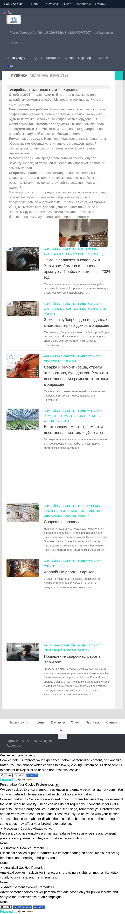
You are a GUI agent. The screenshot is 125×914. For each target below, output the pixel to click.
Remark (38, 848)
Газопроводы (89, 506)
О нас (66, 4)
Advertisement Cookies (20, 887)
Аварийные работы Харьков (69, 572)
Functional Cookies (18, 848)
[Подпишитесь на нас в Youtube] (116, 742)
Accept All (32, 775)
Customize (6, 775)
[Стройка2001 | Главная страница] (14, 19)
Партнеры (83, 4)
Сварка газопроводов (63, 522)
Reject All (19, 775)
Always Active (43, 828)
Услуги (63, 420)
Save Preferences (22, 907)
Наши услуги (13, 4)
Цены (35, 4)
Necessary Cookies (18, 828)
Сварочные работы (82, 254)
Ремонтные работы (60, 416)
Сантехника (88, 249)
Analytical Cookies (17, 867)
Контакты (51, 4)
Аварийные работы (60, 249)
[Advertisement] (58, 479)
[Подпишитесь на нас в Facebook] (103, 742)
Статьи (100, 4)
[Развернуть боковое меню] (119, 75)
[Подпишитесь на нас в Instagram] (109, 742)
